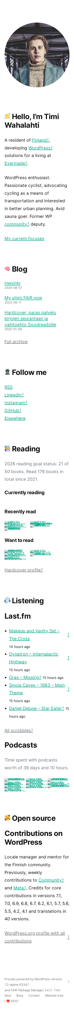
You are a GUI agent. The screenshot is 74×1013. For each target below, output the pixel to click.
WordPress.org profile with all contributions (35, 937)
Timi (57, 990)
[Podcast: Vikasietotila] (37, 788)
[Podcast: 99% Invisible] (15, 778)
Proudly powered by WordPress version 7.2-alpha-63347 (33, 982)
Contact (34, 995)
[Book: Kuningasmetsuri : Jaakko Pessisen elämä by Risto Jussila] (15, 559)
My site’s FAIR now (23, 297)
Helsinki (12, 283)
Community (50, 880)
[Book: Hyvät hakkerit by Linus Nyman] (41, 524)
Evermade (15, 163)
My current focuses (24, 238)
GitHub (12, 410)
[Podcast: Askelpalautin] (15, 791)
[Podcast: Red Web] (58, 784)
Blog (19, 995)
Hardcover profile (23, 570)
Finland (39, 140)
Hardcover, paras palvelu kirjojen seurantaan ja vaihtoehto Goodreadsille (30, 318)
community (16, 224)
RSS (9, 387)
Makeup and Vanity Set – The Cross (34, 634)
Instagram (15, 402)
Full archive (16, 341)
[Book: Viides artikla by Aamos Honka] (15, 527)
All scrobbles (18, 730)
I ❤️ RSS (11, 1001)
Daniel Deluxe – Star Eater (35, 708)
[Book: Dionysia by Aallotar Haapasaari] (41, 552)
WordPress (39, 147)
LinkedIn (13, 394)
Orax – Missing (24, 677)
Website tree (54, 995)
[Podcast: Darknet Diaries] (58, 778)
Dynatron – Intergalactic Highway (33, 657)
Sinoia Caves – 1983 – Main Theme (37, 689)
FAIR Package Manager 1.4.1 (31, 990)
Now (8, 995)
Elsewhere (15, 418)
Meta (18, 887)
